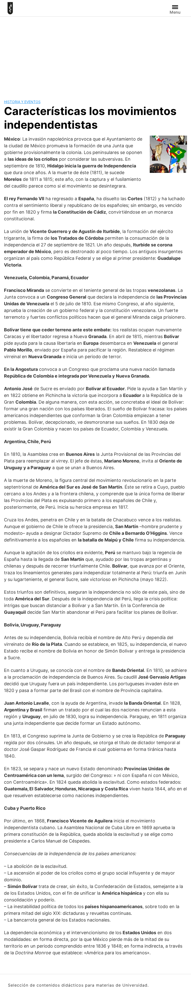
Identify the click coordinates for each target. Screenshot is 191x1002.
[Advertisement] (95, 54)
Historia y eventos (22, 102)
